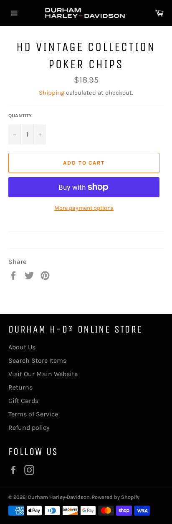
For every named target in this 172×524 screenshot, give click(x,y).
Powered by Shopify (115, 497)
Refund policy (28, 427)
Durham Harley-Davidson (59, 497)
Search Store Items (37, 360)
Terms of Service (33, 414)
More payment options (84, 208)
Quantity (20, 116)
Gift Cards (23, 401)
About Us (21, 347)
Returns (20, 387)
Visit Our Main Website (43, 374)
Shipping (51, 92)
